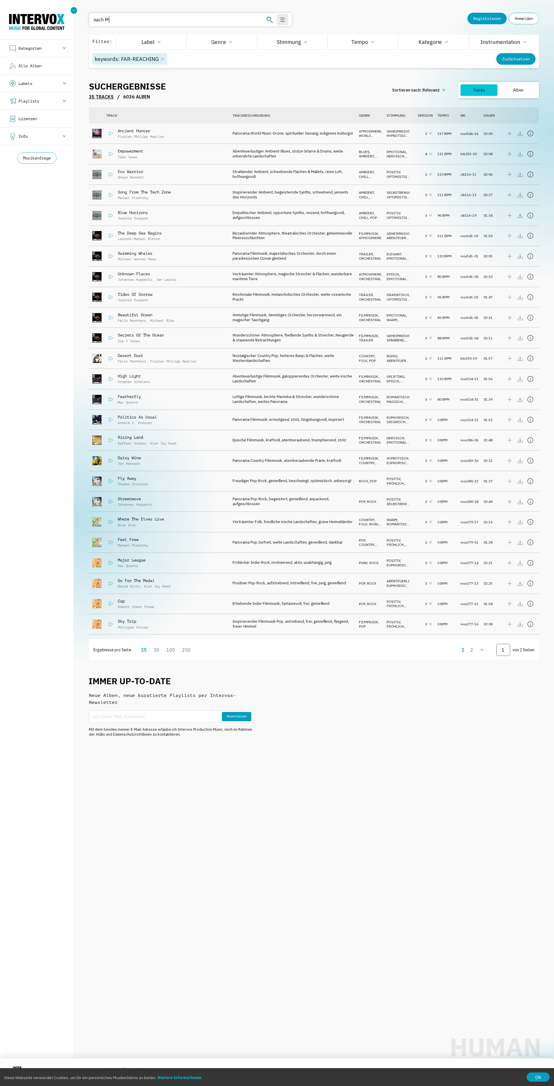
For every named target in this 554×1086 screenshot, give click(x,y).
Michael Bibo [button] (162, 321)
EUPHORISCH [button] (398, 417)
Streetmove (129, 498)
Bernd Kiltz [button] (129, 586)
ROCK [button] (363, 481)
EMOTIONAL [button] (397, 152)
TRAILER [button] (366, 254)
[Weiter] (482, 650)
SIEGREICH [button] (396, 422)
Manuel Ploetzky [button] (133, 198)
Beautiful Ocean (135, 315)
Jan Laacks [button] (166, 280)
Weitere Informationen (179, 1077)
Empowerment (130, 151)
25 (144, 650)
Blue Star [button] (127, 525)
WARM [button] (392, 320)
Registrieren (487, 18)
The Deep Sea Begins (140, 233)
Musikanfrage (37, 158)
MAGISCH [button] (395, 401)
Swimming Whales (135, 253)
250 (186, 650)
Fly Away (127, 478)
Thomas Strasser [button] (133, 484)
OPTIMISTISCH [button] (399, 176)
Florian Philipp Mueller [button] (141, 137)
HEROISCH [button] (395, 156)
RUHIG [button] (392, 356)
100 (170, 650)
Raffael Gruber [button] (132, 443)
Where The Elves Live (141, 519)
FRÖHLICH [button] (395, 483)
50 (157, 650)
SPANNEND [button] (395, 340)
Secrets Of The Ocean (141, 335)
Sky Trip (127, 621)
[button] (151, 42)
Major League (131, 560)
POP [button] (373, 217)
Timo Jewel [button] (128, 157)
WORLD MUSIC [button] (365, 137)
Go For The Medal (136, 580)
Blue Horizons (133, 212)
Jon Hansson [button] (129, 464)
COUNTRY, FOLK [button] (367, 358)
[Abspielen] (110, 133)
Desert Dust (130, 355)
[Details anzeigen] (530, 133)
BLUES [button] (364, 152)
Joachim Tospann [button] (133, 218)
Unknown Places (134, 274)
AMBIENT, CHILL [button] (367, 158)
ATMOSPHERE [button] (370, 131)
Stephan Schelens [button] (134, 382)
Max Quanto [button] (128, 402)
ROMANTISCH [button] (398, 397)
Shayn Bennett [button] (131, 177)
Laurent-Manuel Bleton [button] (139, 239)
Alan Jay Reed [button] (163, 443)
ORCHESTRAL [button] (370, 258)
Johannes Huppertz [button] (135, 280)
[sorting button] (419, 90)
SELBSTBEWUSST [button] (401, 192)
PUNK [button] (363, 563)
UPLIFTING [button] (396, 376)
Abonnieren (237, 716)
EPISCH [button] (393, 274)
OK (538, 1077)
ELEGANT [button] (394, 254)
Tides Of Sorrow (135, 294)
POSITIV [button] (393, 172)
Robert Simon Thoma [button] (136, 607)
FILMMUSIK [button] (368, 233)
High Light (129, 376)
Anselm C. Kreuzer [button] (135, 423)
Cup (121, 601)
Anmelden (524, 18)
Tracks (479, 90)
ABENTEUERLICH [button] (400, 238)
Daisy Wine (129, 457)
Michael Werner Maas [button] (137, 259)
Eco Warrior (130, 171)
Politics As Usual (137, 417)
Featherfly (129, 396)
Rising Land (130, 437)
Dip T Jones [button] (129, 341)
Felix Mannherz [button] (132, 321)
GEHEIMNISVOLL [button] (400, 131)
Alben (518, 90)
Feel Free (128, 539)
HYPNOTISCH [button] (397, 135)
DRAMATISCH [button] (398, 295)
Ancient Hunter (134, 131)
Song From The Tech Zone (144, 192)
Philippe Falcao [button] (133, 627)
